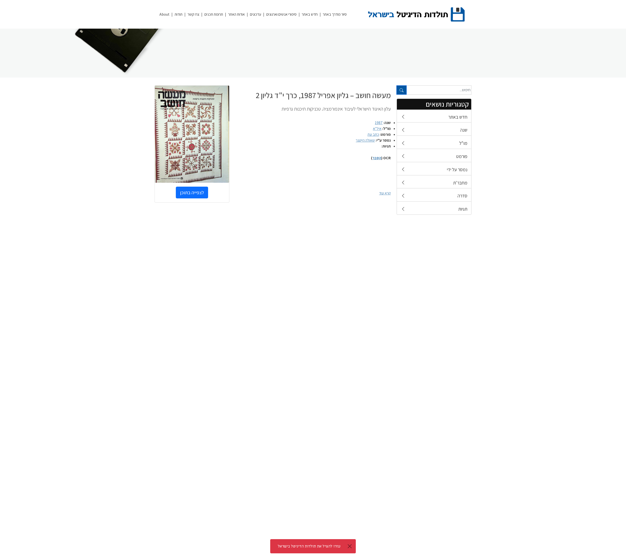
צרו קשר (193, 14)
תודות (178, 14)
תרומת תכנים (213, 14)
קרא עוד (385, 193)
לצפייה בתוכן (192, 192)
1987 (379, 122)
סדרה (462, 196)
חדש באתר (310, 14)
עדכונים (255, 14)
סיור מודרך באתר (335, 14)
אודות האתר (236, 14)
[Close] (350, 546)
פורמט (461, 156)
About (164, 14)
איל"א (377, 128)
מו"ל (463, 143)
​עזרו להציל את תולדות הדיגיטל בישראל (309, 546)
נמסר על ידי (457, 169)
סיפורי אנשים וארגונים (281, 14)
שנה (463, 130)
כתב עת (373, 134)
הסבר (376, 157)
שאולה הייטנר (365, 140)
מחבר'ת (460, 183)
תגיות (462, 209)
